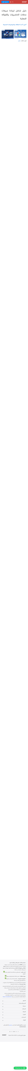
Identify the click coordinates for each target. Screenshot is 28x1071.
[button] (14, 1000)
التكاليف (23, 873)
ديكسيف (10, 1025)
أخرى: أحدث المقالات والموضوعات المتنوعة (14, 24)
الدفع (23, 944)
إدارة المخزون (19, 574)
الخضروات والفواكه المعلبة (19, 346)
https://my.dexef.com (7, 996)
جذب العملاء (10, 157)
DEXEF (16, 778)
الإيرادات (3, 137)
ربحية (20, 879)
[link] (20, 34)
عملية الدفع (10, 950)
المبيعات (7, 181)
